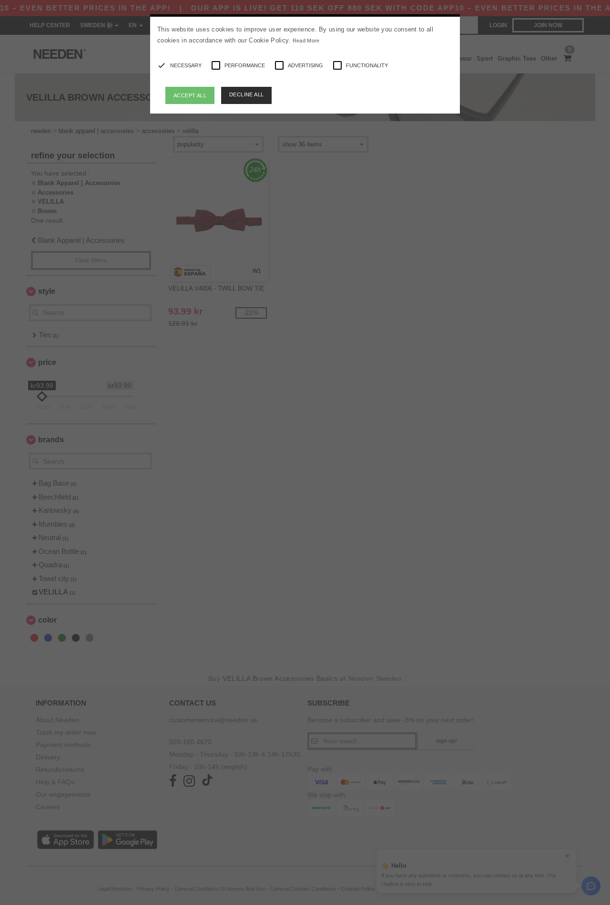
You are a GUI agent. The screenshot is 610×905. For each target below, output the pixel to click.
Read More (306, 40)
